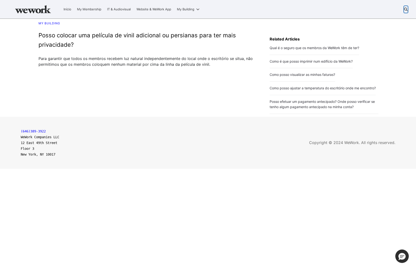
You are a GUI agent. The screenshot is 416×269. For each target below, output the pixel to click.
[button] (402, 256)
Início (67, 9)
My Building (185, 9)
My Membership (89, 9)
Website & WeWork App (153, 9)
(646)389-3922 (33, 131)
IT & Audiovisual (119, 9)
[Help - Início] (33, 9)
